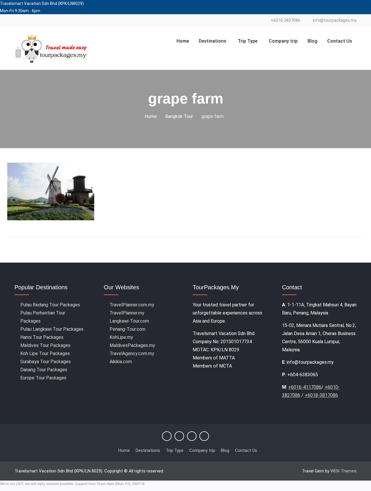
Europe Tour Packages (43, 378)
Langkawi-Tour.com (129, 321)
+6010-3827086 (285, 20)
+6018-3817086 (321, 395)
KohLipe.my (121, 337)
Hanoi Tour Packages (41, 337)
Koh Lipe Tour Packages (45, 353)
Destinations (212, 41)
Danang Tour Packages (43, 369)
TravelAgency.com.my (132, 353)
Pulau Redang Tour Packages (50, 305)
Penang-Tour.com (128, 329)
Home (183, 41)
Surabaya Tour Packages (45, 361)
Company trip (283, 41)
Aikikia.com (121, 361)
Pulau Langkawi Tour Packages (51, 329)
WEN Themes (343, 471)
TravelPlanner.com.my (132, 305)
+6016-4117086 (304, 387)
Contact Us (339, 41)
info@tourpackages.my (335, 20)
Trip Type (247, 41)
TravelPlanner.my (127, 313)
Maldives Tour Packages (45, 345)
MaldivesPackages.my (132, 345)
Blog (312, 41)
